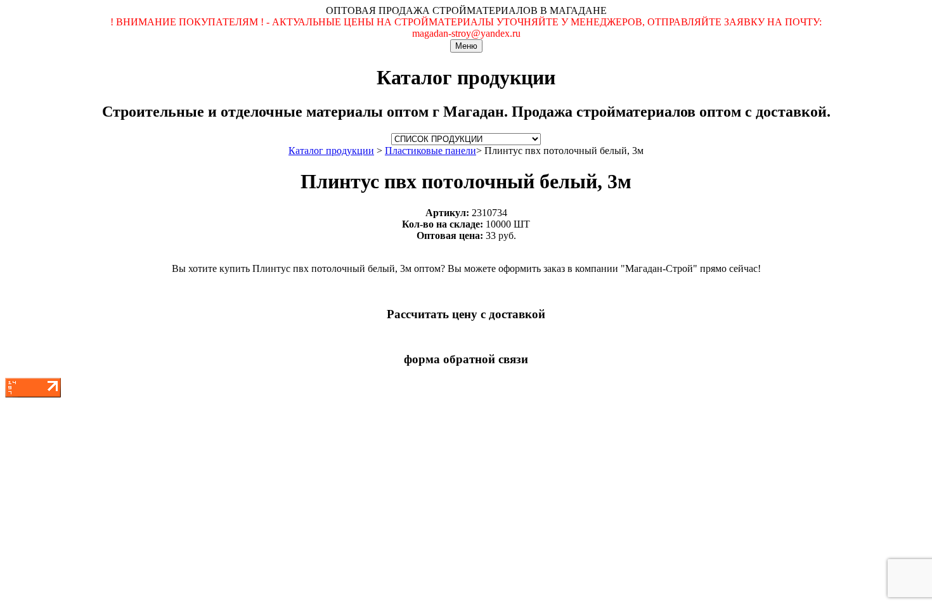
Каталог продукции (331, 150)
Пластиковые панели (430, 150)
